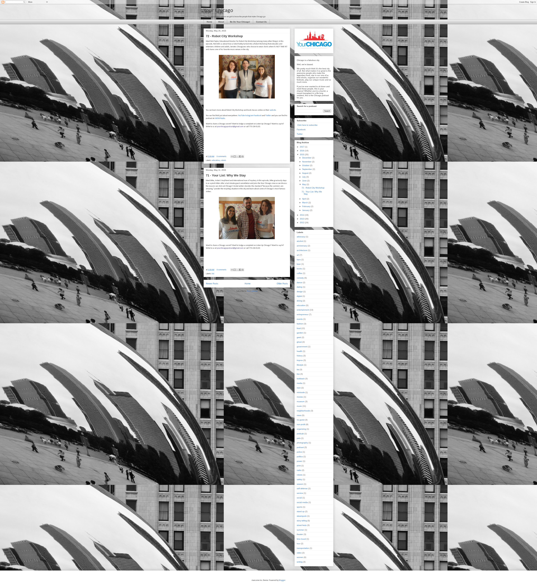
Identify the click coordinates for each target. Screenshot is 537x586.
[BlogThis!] (234, 156)
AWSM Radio (220, 118)
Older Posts (282, 283)
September (307, 169)
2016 (302, 150)
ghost (299, 342)
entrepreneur (302, 314)
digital (299, 296)
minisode (301, 392)
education (216, 160)
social (299, 498)
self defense (302, 488)
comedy (300, 278)
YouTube (241, 116)
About (221, 22)
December (307, 158)
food (299, 328)
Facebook (258, 116)
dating (299, 287)
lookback (301, 378)
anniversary (302, 246)
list (213, 274)
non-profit (301, 424)
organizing (301, 429)
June (304, 181)
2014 (302, 215)
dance (299, 282)
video (299, 553)
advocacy (301, 237)
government (302, 346)
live (298, 374)
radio (299, 470)
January (306, 210)
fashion (300, 324)
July (304, 177)
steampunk (302, 516)
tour (298, 543)
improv (300, 360)
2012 (302, 222)
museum (300, 401)
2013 (302, 219)
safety (299, 479)
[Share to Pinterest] (242, 156)
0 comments (221, 156)
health (299, 351)
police (299, 452)
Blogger (282, 580)
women (300, 557)
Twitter (268, 116)
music (299, 406)
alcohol (300, 241)
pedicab (300, 433)
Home (209, 22)
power (299, 461)
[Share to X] (237, 156)
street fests (302, 525)
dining (299, 301)
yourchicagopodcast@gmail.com (230, 127)
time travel (301, 539)
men (299, 388)
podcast (300, 447)
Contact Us (261, 22)
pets (299, 438)
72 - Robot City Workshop (224, 36)
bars (299, 259)
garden (300, 333)
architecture (302, 250)
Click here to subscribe (307, 125)
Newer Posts (212, 283)
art (298, 255)
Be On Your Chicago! (240, 22)
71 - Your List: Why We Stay (226, 175)
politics (300, 456)
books (299, 269)
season (300, 484)
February (306, 206)
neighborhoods (303, 411)
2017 (302, 147)
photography (302, 443)
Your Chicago (218, 10)
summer (300, 530)
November (307, 162)
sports (299, 507)
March (305, 202)
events (300, 319)
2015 (302, 154)
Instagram (249, 116)
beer (299, 264)
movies (300, 397)
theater (300, 534)
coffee (299, 273)
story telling (302, 521)
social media (302, 502)
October (306, 165)
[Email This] (232, 156)
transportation (303, 548)
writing (299, 562)
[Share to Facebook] (240, 156)
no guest (300, 420)
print (299, 465)
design (300, 291)
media (299, 383)
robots (223, 160)
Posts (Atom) (252, 291)
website (273, 110)
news (299, 415)
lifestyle (300, 365)
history (300, 356)
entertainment (303, 310)
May (304, 184)
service (300, 493)
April (304, 199)
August (305, 173)
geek (299, 337)
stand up (300, 511)
